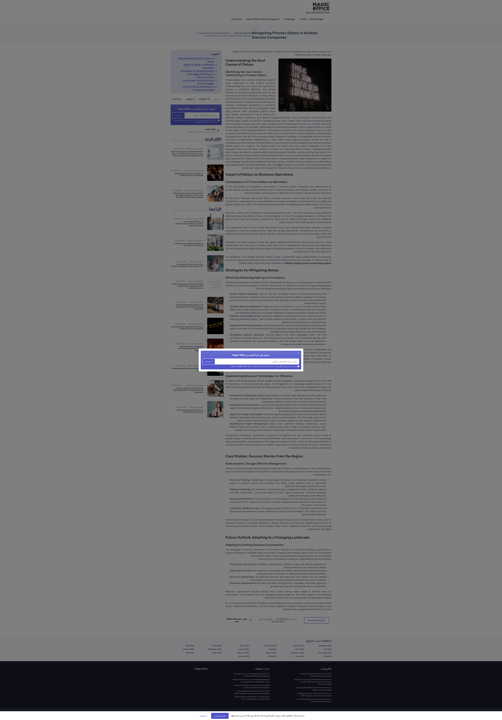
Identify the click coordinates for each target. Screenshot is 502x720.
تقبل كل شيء (220, 716)
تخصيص (203, 716)
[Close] (298, 353)
